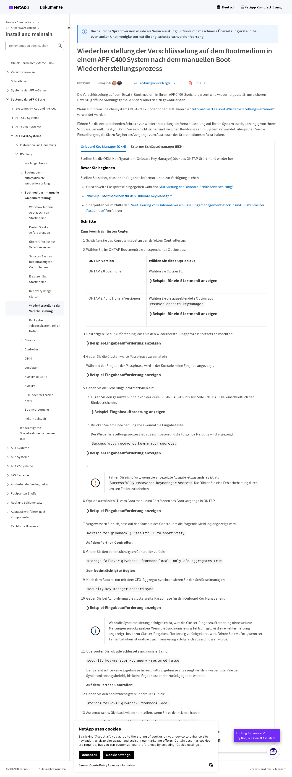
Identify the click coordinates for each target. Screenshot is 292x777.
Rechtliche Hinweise (24, 526)
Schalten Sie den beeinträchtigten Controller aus (40, 261)
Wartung (26, 154)
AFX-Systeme (20, 448)
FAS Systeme (20, 475)
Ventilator (31, 367)
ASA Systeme (20, 457)
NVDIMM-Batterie (36, 377)
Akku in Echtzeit (35, 419)
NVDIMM (30, 386)
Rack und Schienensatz (26, 502)
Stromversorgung (37, 409)
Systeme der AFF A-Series (29, 90)
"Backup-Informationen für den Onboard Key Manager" (129, 196)
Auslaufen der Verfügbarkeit (30, 484)
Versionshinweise (23, 72)
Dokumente (51, 7)
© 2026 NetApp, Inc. (16, 769)
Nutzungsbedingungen (52, 769)
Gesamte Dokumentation (20, 22)
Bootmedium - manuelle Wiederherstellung (42, 195)
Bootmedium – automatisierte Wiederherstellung (37, 177)
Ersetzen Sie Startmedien (38, 279)
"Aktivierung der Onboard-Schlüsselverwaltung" (196, 186)
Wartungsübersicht (38, 163)
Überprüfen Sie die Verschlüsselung (42, 244)
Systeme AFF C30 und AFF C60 (36, 108)
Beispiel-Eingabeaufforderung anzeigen (125, 343)
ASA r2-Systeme (22, 466)
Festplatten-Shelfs (23, 493)
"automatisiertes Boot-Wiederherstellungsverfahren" (232, 109)
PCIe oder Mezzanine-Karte (39, 397)
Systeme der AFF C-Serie (28, 99)
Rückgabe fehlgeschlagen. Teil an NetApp (44, 325)
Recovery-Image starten (40, 293)
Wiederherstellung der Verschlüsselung (44, 308)
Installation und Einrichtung (38, 145)
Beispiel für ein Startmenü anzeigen (185, 280)
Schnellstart (19, 81)
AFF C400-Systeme (28, 136)
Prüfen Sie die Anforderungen (39, 230)
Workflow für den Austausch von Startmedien (41, 212)
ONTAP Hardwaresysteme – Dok (32, 63)
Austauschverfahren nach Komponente (28, 514)
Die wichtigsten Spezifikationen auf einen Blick (37, 433)
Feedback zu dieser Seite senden (268, 769)
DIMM (28, 358)
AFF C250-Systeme (28, 127)
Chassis (30, 340)
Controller (31, 349)
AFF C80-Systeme (27, 118)
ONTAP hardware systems (20, 27)
